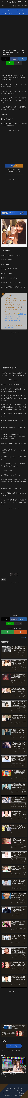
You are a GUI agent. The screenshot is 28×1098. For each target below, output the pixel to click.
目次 (11, 166)
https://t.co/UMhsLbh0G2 (12, 318)
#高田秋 (21, 314)
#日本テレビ (20, 316)
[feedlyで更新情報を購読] (7, 632)
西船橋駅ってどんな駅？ (15, 171)
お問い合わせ (20, 1093)
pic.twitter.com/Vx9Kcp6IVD (12, 320)
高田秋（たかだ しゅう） (14, 169)
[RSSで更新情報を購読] (20, 632)
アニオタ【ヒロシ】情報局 (14, 2)
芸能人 (4, 579)
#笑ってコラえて (12, 316)
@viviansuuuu (15, 295)
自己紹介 (7, 1090)
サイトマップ (20, 1090)
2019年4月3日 (9, 327)
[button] (18, 63)
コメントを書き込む (14, 1046)
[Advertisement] (14, 32)
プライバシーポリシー (7, 1093)
